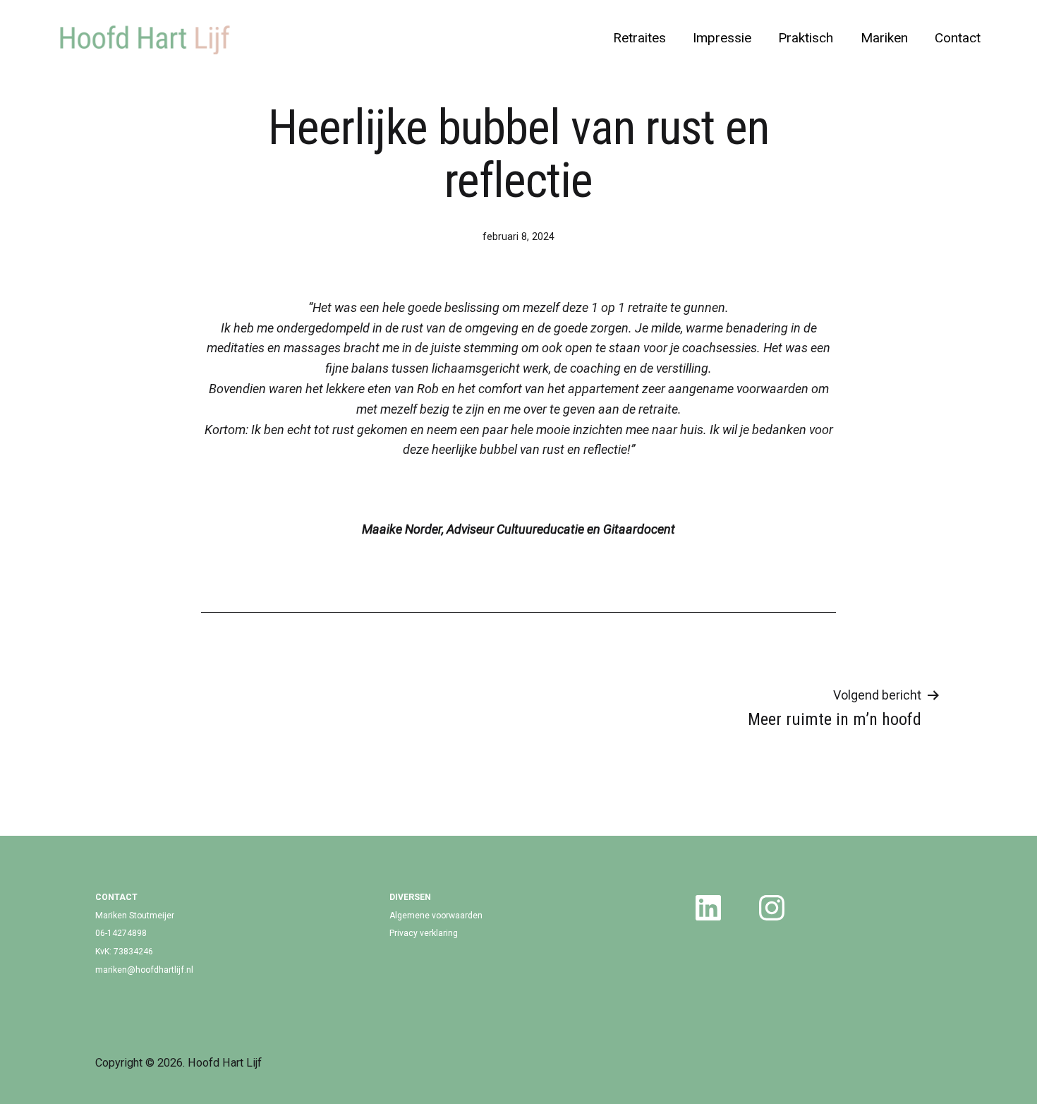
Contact (958, 38)
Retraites (639, 38)
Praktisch (805, 38)
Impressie (722, 38)
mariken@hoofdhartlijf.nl (144, 970)
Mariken (884, 38)
